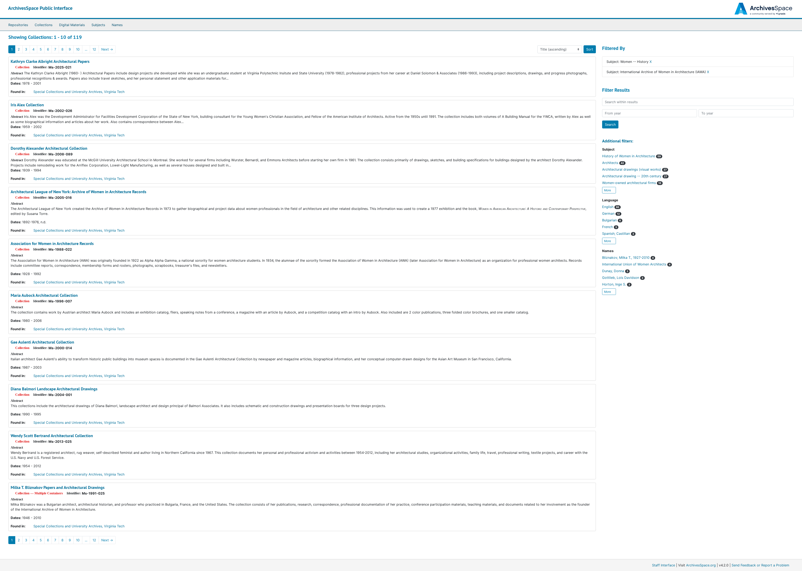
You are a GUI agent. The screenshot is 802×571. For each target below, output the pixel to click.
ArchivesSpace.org (701, 565)
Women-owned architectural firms (631, 183)
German (611, 213)
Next (107, 49)
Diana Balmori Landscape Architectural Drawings (54, 389)
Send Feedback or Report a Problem (760, 565)
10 (78, 49)
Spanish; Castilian (618, 233)
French (609, 227)
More (608, 190)
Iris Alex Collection (27, 105)
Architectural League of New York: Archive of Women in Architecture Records (78, 191)
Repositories (18, 25)
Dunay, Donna (615, 271)
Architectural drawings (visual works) (634, 169)
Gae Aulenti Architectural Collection (42, 342)
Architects (613, 163)
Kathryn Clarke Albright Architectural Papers (50, 61)
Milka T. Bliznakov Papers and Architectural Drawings (57, 487)
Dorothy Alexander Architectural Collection (49, 148)
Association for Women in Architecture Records (52, 243)
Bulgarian (611, 220)
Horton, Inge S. (616, 284)
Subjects (98, 25)
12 (94, 49)
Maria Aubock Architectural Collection (44, 295)
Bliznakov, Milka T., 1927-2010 (628, 257)
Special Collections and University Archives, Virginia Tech (78, 92)
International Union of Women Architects (636, 264)
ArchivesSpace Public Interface (40, 8)
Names (117, 25)
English (610, 207)
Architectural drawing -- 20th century (634, 176)
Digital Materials (72, 25)
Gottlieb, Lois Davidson (622, 277)
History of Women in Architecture (631, 156)
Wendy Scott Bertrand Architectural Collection (52, 435)
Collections (43, 25)
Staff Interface (663, 565)
